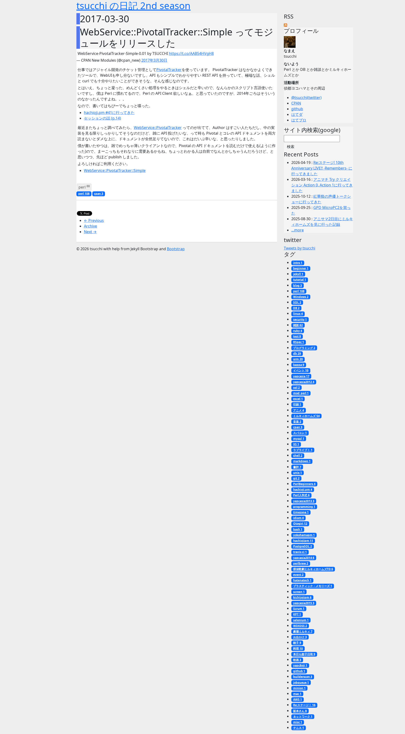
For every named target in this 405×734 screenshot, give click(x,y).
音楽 (297, 422)
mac (297, 694)
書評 (297, 467)
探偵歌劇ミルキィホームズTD (313, 569)
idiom (298, 518)
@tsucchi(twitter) (306, 97)
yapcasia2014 (303, 558)
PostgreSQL (302, 546)
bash (297, 529)
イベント (300, 370)
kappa (298, 365)
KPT (297, 614)
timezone (301, 512)
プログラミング (304, 348)
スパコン (300, 433)
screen (299, 592)
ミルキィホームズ (306, 416)
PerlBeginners (304, 484)
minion (299, 688)
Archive (90, 226)
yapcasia (301, 376)
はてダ (297, 114)
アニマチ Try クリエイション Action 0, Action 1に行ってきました (322, 185)
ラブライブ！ (302, 450)
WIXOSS (300, 626)
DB (296, 308)
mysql (298, 439)
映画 (297, 660)
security (300, 320)
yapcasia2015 (303, 603)
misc (297, 722)
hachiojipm (303, 541)
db (297, 354)
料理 (298, 649)
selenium (301, 620)
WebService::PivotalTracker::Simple (115, 170)
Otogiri (300, 524)
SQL (297, 302)
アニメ (298, 410)
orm (298, 359)
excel (298, 399)
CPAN (296, 103)
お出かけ (300, 637)
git (296, 478)
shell (297, 456)
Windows (300, 297)
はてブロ (298, 120)
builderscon (302, 677)
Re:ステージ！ (304, 705)
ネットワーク (302, 717)
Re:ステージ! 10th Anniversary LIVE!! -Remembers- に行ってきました (321, 168)
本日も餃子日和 (304, 654)
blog (297, 286)
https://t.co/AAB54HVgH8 (191, 53)
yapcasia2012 (303, 382)
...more (297, 230)
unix (297, 473)
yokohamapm (304, 535)
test (297, 336)
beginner (300, 268)
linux (298, 314)
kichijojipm (302, 597)
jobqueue (301, 683)
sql (296, 388)
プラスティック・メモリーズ (312, 586)
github (297, 108)
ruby (297, 331)
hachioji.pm (302, 490)
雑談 (298, 325)
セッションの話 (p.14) (102, 118)
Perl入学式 (301, 495)
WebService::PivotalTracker (158, 127)
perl (84, 187)
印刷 (297, 404)
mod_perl (301, 393)
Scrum (298, 609)
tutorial (299, 280)
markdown (302, 461)
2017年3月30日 (154, 60)
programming (304, 507)
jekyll (298, 274)
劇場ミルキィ (302, 631)
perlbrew (300, 563)
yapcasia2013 (303, 501)
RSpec (298, 342)
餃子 (297, 643)
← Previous (94, 220)
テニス (298, 728)
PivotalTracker (169, 69)
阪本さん (300, 711)
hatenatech (302, 580)
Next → (90, 231)
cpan (98, 194)
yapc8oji (300, 665)
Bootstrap (176, 248)
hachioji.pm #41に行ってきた (109, 112)
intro (297, 263)
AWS (297, 699)
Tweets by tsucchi (299, 248)
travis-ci (300, 552)
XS (296, 444)
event (298, 575)
